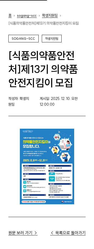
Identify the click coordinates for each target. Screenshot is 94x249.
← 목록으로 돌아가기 (68, 232)
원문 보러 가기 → (23, 232)
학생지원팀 (50, 15)
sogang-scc (27, 15)
